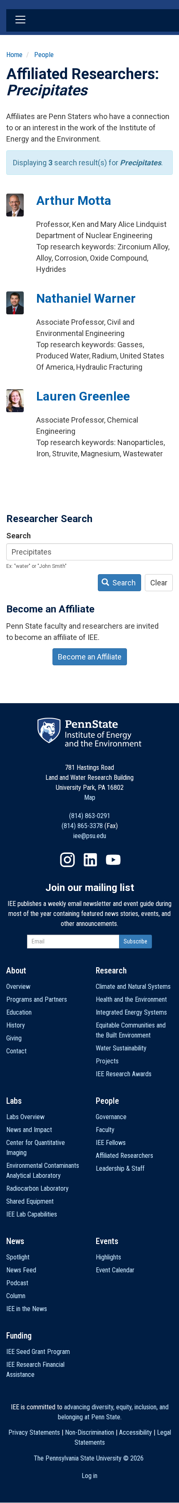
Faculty (105, 1130)
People (44, 54)
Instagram (67, 859)
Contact (16, 1051)
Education (19, 1012)
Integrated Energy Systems (131, 1012)
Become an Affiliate (90, 656)
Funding (19, 1336)
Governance (111, 1117)
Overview (18, 986)
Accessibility (135, 1432)
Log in (89, 1476)
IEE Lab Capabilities (31, 1214)
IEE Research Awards (124, 1074)
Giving (14, 1038)
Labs (14, 1101)
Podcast (17, 1283)
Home (14, 54)
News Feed (21, 1270)
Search (18, 535)
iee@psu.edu (89, 836)
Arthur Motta (73, 200)
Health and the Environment (131, 999)
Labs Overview (25, 1117)
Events (107, 1241)
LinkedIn (90, 859)
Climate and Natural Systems (133, 986)
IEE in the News (26, 1309)
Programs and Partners (36, 999)
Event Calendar (115, 1270)
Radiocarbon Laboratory (37, 1188)
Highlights (108, 1257)
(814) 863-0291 (89, 816)
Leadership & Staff (120, 1168)
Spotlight (18, 1257)
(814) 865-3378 (82, 826)
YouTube (113, 859)
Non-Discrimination (89, 1432)
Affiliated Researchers (124, 1156)
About (16, 970)
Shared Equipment (30, 1201)
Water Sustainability (121, 1048)
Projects (107, 1061)
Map (89, 797)
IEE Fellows (111, 1143)
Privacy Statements (34, 1432)
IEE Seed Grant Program (38, 1352)
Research (111, 970)
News (15, 1241)
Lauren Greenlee (83, 396)
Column (15, 1296)
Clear (158, 582)
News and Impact (29, 1130)
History (15, 1025)
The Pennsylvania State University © (89, 1458)
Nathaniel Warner (86, 298)
